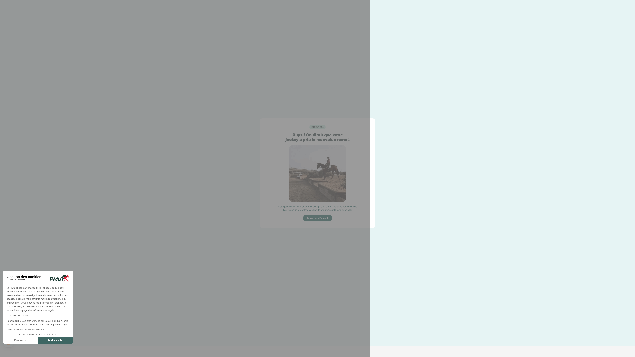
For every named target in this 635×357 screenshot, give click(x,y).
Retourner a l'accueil (318, 218)
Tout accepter (55, 340)
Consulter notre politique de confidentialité (25, 330)
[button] (8, 344)
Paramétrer (20, 340)
